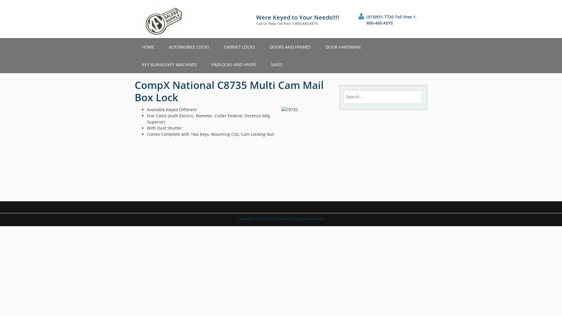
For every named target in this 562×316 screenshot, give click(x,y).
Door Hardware (343, 47)
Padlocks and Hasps (234, 64)
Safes (276, 64)
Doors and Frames (290, 47)
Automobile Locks (189, 47)
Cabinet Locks (239, 47)
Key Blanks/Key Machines (169, 64)
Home (148, 47)
